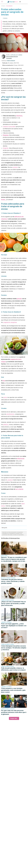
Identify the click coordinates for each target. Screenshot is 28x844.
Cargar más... (14, 718)
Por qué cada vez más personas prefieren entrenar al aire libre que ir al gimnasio (13, 712)
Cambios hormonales (9, 126)
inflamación (20, 458)
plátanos (5, 424)
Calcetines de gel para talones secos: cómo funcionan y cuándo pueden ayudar (13, 581)
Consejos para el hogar (7, 600)
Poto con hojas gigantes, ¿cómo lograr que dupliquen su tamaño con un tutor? (13, 625)
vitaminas (19, 115)
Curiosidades (9, 5)
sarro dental (19, 489)
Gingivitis (5, 148)
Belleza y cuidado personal (8, 577)
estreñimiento (10, 414)
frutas (3, 199)
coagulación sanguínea (10, 322)
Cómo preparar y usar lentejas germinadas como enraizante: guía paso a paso (13, 690)
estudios (15, 167)
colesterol (10, 480)
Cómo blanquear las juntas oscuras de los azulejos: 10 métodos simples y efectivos (13, 648)
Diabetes (6, 135)
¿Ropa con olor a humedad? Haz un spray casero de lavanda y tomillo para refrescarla (13, 603)
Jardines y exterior (6, 622)
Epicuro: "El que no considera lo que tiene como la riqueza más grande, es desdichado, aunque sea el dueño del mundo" (14, 559)
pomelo (19, 298)
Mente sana (4, 555)
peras (5, 397)
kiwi (4, 380)
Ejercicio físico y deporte (8, 708)
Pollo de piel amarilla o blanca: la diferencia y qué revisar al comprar (13, 669)
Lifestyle (3, 5)
